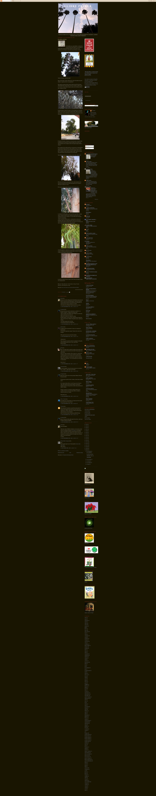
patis (85, 745)
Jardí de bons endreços (90, 388)
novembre (86, 728)
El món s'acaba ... (89, 161)
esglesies (86, 656)
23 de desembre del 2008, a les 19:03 (69, 371)
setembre (86, 776)
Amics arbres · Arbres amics (91, 374)
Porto (85, 766)
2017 (87, 435)
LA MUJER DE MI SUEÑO (90, 269)
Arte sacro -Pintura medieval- (91, 324)
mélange (87, 303)
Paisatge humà (87, 735)
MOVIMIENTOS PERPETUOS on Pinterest (91, 276)
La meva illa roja (87, 413)
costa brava (86, 641)
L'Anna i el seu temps (89, 285)
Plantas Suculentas (89, 398)
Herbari (86, 687)
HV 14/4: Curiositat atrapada (90, 353)
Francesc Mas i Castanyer (65, 440)
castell (86, 637)
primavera (86, 767)
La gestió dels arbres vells (89, 403)
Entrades (87, 146)
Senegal (86, 774)
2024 (87, 426)
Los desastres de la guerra (90, 334)
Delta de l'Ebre (87, 645)
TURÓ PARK (89, 457)
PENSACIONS (88, 186)
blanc (86, 630)
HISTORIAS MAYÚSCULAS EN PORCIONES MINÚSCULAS (91, 264)
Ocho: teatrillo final (89, 307)
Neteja (87, 230)
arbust (86, 624)
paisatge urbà (87, 741)
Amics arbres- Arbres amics (76, 155)
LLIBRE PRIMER (78, 6)
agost (85, 619)
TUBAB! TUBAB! (89, 367)
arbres (86, 623)
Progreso (87, 272)
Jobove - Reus (63, 399)
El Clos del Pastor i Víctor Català (91, 378)
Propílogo (87, 241)
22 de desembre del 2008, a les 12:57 (69, 306)
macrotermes (87, 706)
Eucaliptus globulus (90, 454)
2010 (87, 446)
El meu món (88, 310)
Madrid (86, 708)
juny (85, 701)
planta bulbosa (87, 752)
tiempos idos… (88, 304)
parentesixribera (89, 256)
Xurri (85, 790)
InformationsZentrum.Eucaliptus (73, 187)
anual (86, 621)
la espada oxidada (89, 225)
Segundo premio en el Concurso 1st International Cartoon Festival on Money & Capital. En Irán (91, 291)
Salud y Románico (89, 327)
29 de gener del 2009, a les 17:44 (68, 448)
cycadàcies (86, 644)
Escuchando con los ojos (90, 349)
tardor (86, 777)
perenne (86, 749)
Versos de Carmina (88, 419)
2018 (87, 433)
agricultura (86, 620)
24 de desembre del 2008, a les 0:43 (69, 403)
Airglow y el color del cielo (90, 300)
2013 (87, 441)
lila (85, 702)
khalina (62, 326)
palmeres (86, 742)
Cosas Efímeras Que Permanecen (91, 153)
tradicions (86, 780)
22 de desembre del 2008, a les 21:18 (69, 345)
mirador (86, 719)
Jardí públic (87, 695)
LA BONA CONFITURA (90, 207)
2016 (87, 437)
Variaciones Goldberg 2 (90, 306)
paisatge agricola (87, 734)
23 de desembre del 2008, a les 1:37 (69, 363)
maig (85, 709)
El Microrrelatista (89, 245)
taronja (86, 778)
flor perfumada (87, 667)
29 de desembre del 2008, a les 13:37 (69, 438)
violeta (86, 787)
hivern (86, 688)
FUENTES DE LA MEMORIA (91, 331)
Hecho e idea (93, 154)
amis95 (86, 416)
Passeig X (87, 257)
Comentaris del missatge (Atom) (68, 454)
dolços (86, 651)
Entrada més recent (61, 452)
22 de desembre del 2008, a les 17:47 (69, 336)
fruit (85, 671)
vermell (86, 784)
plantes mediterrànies (88, 760)
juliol (86, 699)
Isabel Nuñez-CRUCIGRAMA (90, 409)
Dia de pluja (87, 311)
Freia (61, 298)
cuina (86, 642)
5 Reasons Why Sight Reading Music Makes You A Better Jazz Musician (91, 297)
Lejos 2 (87, 363)
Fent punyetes (88, 260)
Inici (70, 452)
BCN (85, 628)
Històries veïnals (89, 352)
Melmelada (86, 715)
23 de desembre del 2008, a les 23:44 (69, 396)
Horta (86, 690)
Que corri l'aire (88, 250)
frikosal (87, 299)
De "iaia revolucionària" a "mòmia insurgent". (94, 170)
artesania (86, 626)
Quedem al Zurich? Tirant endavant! (91, 261)
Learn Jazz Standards (90, 295)
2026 (87, 424)
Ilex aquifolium (89, 452)
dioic (85, 649)
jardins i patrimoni (89, 377)
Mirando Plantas (89, 393)
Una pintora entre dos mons (90, 325)
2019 (87, 432)
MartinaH (87, 204)
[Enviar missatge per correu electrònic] (69, 292)
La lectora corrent (89, 169)
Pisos (89, 100)
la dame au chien (89, 253)
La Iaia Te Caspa (87, 412)
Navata (86, 727)
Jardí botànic (87, 692)
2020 (87, 430)
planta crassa (87, 755)
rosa (85, 770)
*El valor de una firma (89, 328)
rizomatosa (86, 769)
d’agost (88, 464)
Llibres (86, 703)
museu (86, 724)
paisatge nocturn (87, 740)
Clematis (86, 639)
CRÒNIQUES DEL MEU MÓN (90, 415)
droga (86, 652)
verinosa (86, 783)
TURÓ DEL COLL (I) (90, 455)
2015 (87, 438)
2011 (87, 445)
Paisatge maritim (87, 737)
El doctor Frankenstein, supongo (91, 271)
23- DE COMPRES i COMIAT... (91, 367)
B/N (85, 627)
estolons (86, 660)
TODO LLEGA (88, 180)
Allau (87, 162)
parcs (85, 744)
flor (85, 666)
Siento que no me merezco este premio (91, 335)
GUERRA (86, 684)
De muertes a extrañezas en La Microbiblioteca (90, 243)
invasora (86, 691)
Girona (86, 681)
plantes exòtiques (87, 758)
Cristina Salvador (89, 356)
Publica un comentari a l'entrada (63, 450)
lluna (85, 705)
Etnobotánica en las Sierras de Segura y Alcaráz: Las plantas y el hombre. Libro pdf (91, 395)
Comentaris (88, 148)
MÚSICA (86, 726)
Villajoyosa (87, 364)
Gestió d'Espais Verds (89, 402)
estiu (85, 659)
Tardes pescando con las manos (90, 339)
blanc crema (87, 631)
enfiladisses (86, 655)
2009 (87, 448)
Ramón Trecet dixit (88, 75)
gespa (86, 680)
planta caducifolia (88, 754)
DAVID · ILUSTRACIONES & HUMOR (91, 289)
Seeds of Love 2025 (89, 385)
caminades (86, 635)
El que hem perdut (88, 205)
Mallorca (86, 710)
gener (86, 678)
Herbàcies (86, 685)
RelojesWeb (87, 100)
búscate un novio (89, 318)
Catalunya (86, 638)
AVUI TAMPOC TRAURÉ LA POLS (91, 220)
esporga (86, 658)
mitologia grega (87, 720)
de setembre (89, 462)
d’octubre (88, 461)
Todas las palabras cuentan (90, 233)
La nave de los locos (89, 237)
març (85, 712)
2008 (87, 449)
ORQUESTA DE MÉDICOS (90, 314)
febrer (86, 663)
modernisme (87, 721)
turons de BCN (87, 781)
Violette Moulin (87, 410)
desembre (86, 648)
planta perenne (87, 756)
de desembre (89, 451)
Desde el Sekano (88, 381)
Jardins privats (87, 698)
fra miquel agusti (87, 670)
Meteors (86, 717)
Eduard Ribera (88, 212)
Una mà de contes (89, 358)
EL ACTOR (88, 216)
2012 (87, 443)
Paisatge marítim (87, 738)
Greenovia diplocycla (89, 399)
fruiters (86, 673)
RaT (61, 347)
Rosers (86, 772)
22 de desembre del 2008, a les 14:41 (69, 324)
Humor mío (88, 216)
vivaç (86, 788)
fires (85, 665)
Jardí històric (87, 694)
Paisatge (86, 733)
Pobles (86, 762)
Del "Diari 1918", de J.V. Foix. (90, 346)
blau (85, 632)
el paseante (62, 366)
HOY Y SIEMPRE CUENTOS (90, 350)
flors (85, 669)
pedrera (86, 748)
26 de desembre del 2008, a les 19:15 (69, 422)
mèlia (86, 713)
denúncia (86, 646)
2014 (87, 440)
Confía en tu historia (89, 338)
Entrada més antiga (80, 452)
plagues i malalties (88, 751)
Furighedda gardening (90, 385)
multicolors (86, 723)
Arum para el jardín (89, 382)
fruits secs (86, 674)
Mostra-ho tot (96, 199)
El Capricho (74, 430)
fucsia (86, 676)
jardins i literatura (88, 696)
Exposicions (87, 662)
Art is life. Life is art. (89, 286)
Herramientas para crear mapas (90, 332)
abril (85, 617)
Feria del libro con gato (89, 238)
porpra (86, 765)
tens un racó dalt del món (90, 345)
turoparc (87, 229)
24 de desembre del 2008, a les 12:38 (69, 414)
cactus (86, 634)
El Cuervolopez (87, 417)
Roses (86, 773)
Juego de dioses (88, 265)
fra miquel (64, 292)
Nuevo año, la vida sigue (89, 253)
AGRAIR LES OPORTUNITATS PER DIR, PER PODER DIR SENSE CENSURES (94, 189)
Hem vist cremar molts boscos (90, 375)
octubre (86, 730)
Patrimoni (86, 747)
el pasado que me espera (90, 268)
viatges (86, 785)
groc (85, 683)
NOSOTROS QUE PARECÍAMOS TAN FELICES (91, 278)
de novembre (89, 459)
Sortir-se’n (87, 213)
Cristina (62, 406)
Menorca (86, 716)
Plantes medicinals (88, 759)
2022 (87, 427)
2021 (87, 429)
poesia (86, 763)
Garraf (86, 677)
